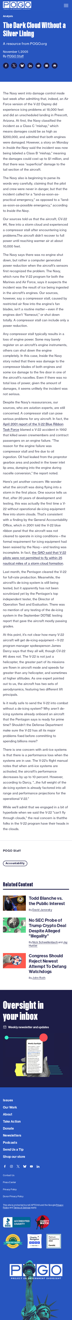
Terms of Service (21, 1207)
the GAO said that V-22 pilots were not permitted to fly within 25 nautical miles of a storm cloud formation (34, 558)
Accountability (15, 863)
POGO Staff (12, 850)
